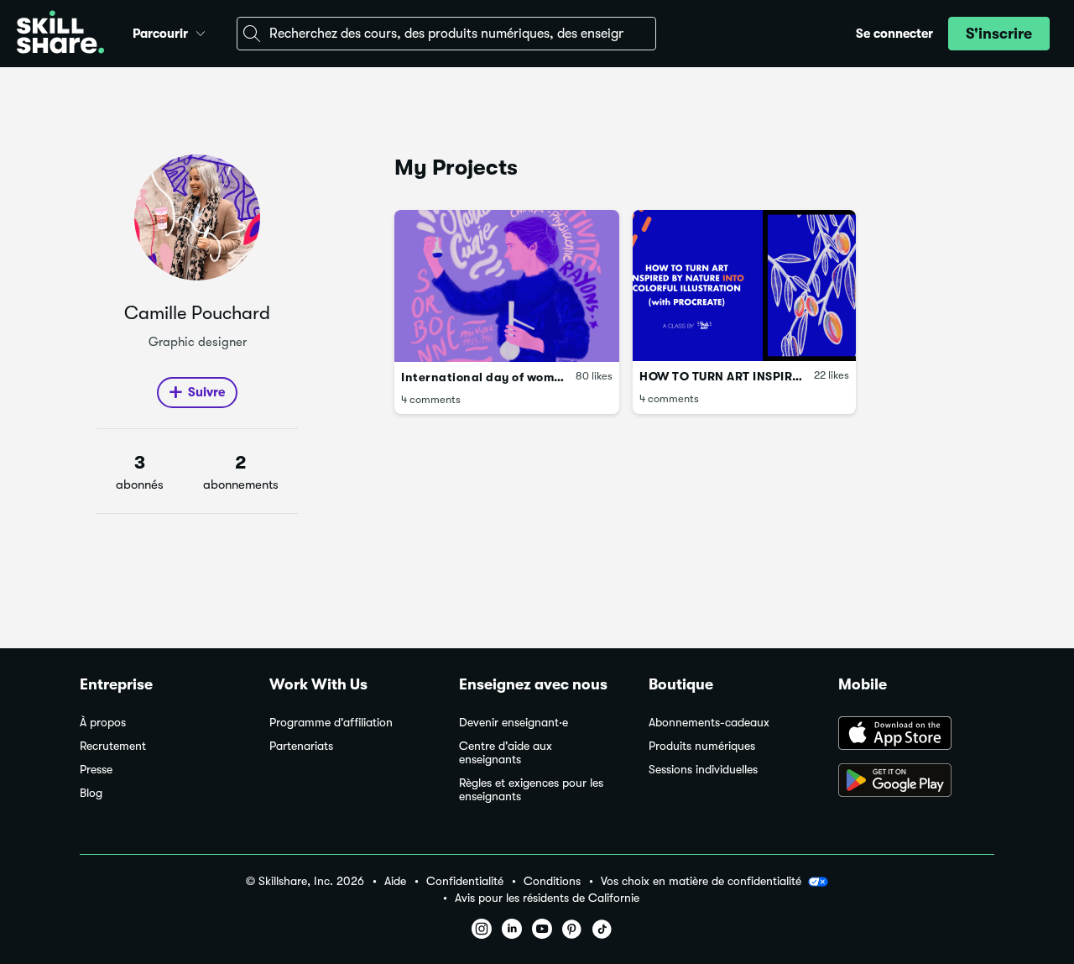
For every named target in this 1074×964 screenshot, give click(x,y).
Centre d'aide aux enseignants (505, 753)
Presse (96, 769)
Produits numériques (702, 746)
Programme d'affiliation (331, 722)
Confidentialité (464, 881)
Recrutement (113, 746)
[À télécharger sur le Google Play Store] (916, 781)
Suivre (206, 392)
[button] (200, 31)
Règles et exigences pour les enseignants (531, 790)
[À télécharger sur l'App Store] (916, 734)
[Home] (60, 34)
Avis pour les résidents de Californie (547, 898)
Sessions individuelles (703, 769)
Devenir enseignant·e (513, 722)
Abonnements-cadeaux (709, 722)
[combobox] (446, 33)
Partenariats (301, 746)
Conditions (552, 881)
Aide (395, 881)
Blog (91, 793)
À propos (103, 722)
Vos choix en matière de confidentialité (701, 881)
